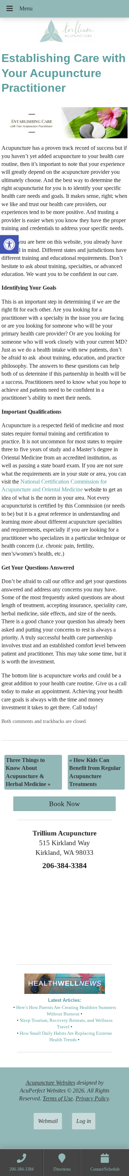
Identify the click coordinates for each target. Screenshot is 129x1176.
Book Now (64, 804)
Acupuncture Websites (50, 1083)
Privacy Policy (92, 1098)
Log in (83, 1121)
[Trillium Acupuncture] (64, 32)
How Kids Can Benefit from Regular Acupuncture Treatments (95, 772)
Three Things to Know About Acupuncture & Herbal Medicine (28, 772)
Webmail (48, 1121)
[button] (9, 244)
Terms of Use (58, 1098)
